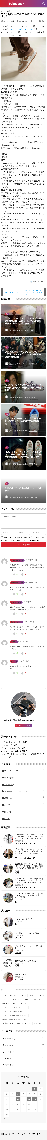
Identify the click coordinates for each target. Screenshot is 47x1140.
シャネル (23, 995)
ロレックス (41, 995)
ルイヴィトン (16, 999)
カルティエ (37, 1023)
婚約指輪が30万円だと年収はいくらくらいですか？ (16, 1023)
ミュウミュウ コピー (10, 745)
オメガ (13, 1003)
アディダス (32, 995)
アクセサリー (11, 771)
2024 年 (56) (9, 1052)
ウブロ (20, 1003)
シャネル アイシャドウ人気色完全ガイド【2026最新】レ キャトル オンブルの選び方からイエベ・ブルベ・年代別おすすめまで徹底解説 (29, 881)
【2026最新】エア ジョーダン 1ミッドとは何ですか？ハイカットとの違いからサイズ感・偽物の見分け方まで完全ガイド (29, 837)
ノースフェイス (13, 995)
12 (18, 1099)
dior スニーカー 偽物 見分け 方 (14, 751)
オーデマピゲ (28, 1003)
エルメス (25, 999)
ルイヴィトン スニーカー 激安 (14, 742)
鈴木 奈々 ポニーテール (23, 975)
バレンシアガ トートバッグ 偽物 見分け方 (29, 947)
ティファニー (6, 999)
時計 (8, 798)
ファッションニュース (15, 791)
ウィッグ (9, 778)
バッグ (9, 785)
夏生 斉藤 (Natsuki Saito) (21, 21)
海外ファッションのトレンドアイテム (17, 3)
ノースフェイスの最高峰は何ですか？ (13, 1011)
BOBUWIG (5, 1003)
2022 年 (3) (9, 1065)
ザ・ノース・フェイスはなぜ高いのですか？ (14, 1007)
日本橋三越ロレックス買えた (25, 961)
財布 (7, 812)
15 (35, 1099)
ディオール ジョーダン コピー (14, 748)
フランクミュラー (36, 999)
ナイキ (4, 995)
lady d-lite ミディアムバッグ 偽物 (27, 933)
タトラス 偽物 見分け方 (23, 919)
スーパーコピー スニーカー (22, 29)
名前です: (8, 720)
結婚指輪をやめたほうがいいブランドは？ (14, 1019)
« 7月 (6, 1118)
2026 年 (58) (9, 1038)
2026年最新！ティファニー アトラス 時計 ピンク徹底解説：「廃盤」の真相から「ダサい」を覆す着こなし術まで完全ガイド (29, 866)
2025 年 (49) (9, 1045)
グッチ (37, 1003)
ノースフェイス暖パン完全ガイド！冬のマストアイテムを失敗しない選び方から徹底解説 (29, 895)
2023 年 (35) (9, 1058)
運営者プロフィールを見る (23, 725)
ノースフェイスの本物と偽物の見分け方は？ (14, 1015)
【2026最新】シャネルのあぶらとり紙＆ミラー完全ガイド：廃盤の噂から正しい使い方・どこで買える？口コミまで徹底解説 (29, 851)
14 (29, 1099)
